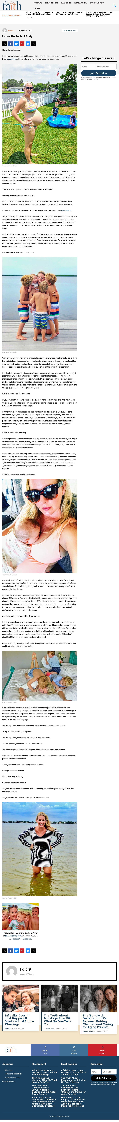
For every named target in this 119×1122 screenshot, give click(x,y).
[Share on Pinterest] (22, 43)
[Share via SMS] (28, 43)
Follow (74, 1045)
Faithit (10, 30)
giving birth (66, 210)
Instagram (27, 939)
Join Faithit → (99, 73)
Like (45, 1045)
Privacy (97, 79)
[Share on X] (4, 43)
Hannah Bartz (88, 1031)
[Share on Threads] (33, 43)
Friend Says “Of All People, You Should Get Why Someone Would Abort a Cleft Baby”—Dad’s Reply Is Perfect (44, 1101)
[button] (114, 5)
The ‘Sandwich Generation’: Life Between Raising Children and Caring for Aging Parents (99, 14)
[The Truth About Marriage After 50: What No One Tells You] (59, 998)
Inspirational (69, 30)
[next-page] (31, 18)
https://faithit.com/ (27, 974)
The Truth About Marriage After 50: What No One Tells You (69, 13)
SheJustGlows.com (13, 936)
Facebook (16, 939)
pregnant (12, 59)
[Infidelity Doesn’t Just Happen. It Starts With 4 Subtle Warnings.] (20, 998)
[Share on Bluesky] (16, 43)
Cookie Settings (8, 1081)
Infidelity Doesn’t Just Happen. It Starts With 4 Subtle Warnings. (39, 13)
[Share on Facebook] (10, 43)
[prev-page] (27, 18)
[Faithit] (5, 30)
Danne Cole (48, 1028)
